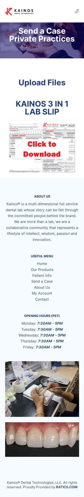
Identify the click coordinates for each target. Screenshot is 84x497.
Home (42, 263)
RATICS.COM (67, 487)
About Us (42, 287)
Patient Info (42, 275)
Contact (42, 299)
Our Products (42, 269)
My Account (42, 293)
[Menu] (77, 11)
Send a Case (42, 281)
